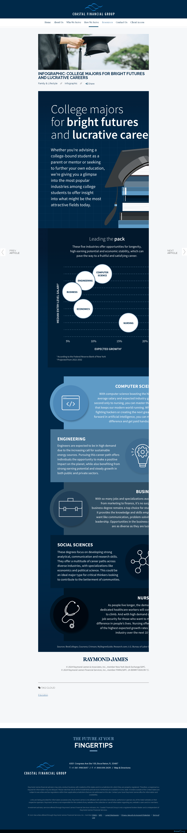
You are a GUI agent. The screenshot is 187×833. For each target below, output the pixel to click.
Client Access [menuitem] (137, 22)
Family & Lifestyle (47, 83)
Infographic (71, 83)
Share (91, 83)
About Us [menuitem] (58, 22)
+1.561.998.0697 (80, 767)
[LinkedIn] (89, 98)
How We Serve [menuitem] (91, 22)
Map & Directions (122, 767)
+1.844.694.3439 (102, 767)
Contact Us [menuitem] (121, 22)
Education (43, 695)
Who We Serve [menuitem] (73, 22)
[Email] (89, 103)
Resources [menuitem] (107, 22)
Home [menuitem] (48, 22)
